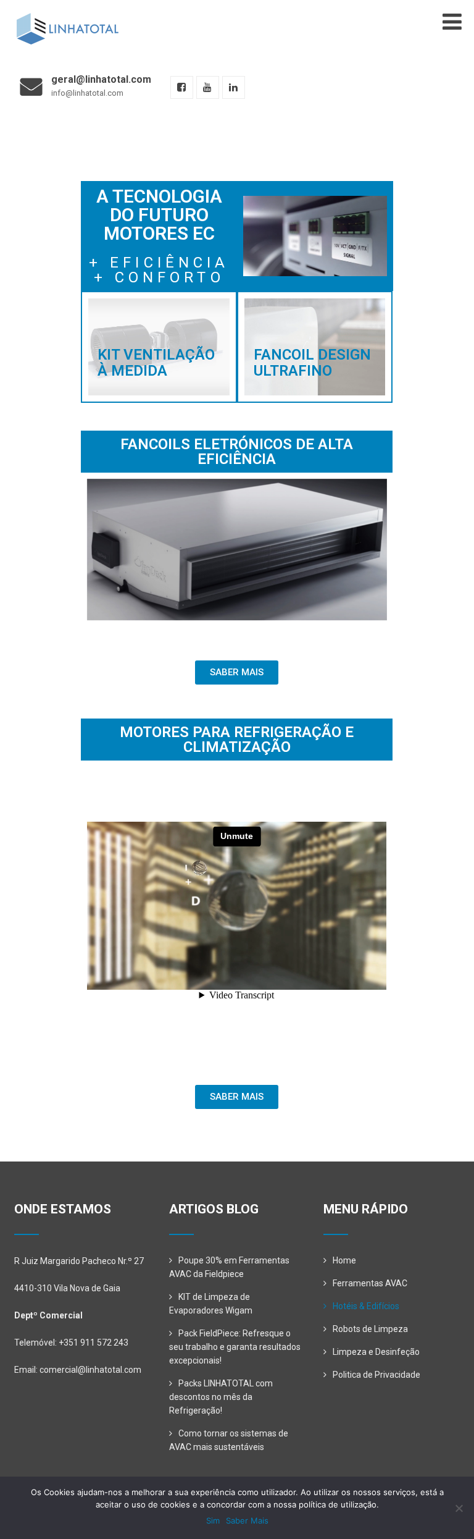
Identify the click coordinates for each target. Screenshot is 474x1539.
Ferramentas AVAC (370, 1283)
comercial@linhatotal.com (90, 1370)
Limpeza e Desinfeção (376, 1352)
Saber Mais (247, 1520)
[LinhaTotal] (66, 17)
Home (344, 1260)
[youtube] (207, 87)
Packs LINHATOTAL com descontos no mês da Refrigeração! (221, 1396)
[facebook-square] (181, 87)
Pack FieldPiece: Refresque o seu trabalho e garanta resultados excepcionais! (235, 1346)
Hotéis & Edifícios (366, 1306)
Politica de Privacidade (376, 1375)
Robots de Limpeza (370, 1329)
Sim (213, 1520)
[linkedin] (233, 87)
